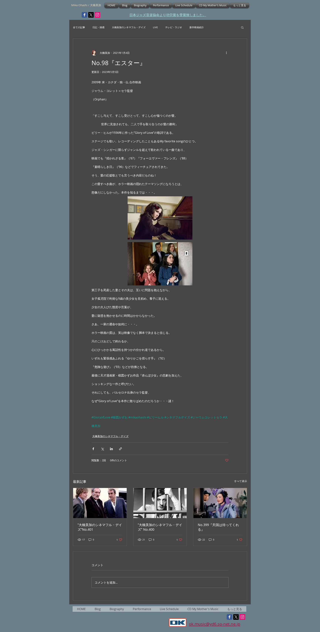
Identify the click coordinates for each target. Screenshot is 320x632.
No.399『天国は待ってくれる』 (218, 527)
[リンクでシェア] (120, 449)
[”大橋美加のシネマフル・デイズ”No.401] (100, 503)
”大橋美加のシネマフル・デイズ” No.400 (160, 527)
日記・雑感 (98, 27)
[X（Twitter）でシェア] (102, 449)
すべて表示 (240, 481)
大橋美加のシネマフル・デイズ (129, 27)
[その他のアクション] (226, 52)
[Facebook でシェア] (93, 449)
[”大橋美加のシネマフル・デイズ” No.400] (160, 503)
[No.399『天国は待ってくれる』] (220, 503)
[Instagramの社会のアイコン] (97, 15)
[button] (242, 27)
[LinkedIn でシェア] (111, 449)
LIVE (155, 27)
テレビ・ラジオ (173, 27)
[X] (91, 15)
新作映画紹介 (196, 27)
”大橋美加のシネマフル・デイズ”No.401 (100, 527)
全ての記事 (79, 27)
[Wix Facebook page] (84, 15)
